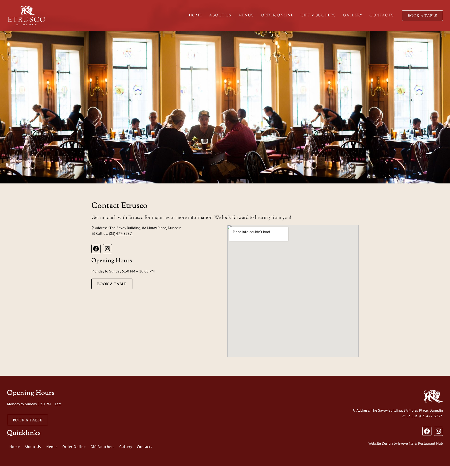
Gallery (352, 15)
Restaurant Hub (430, 443)
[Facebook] (96, 248)
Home (195, 15)
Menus (246, 15)
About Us (220, 15)
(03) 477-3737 (120, 233)
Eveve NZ (405, 443)
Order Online (277, 15)
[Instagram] (107, 248)
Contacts (381, 15)
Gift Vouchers (318, 15)
